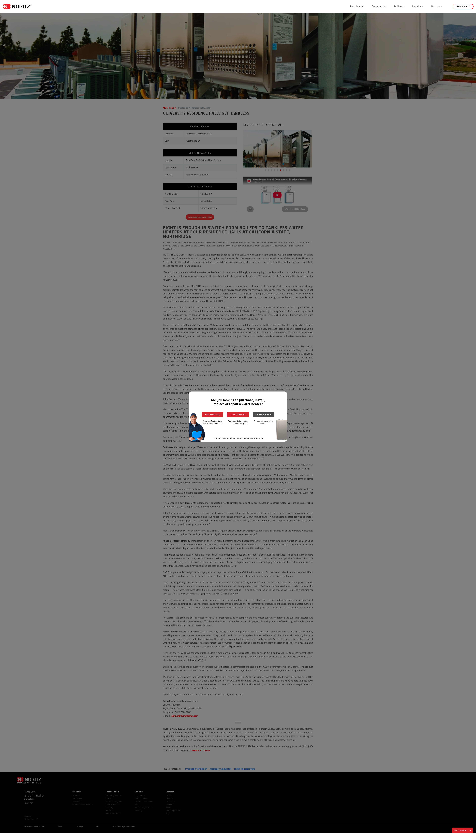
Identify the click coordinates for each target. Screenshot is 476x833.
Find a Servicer (238, 414)
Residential (357, 6)
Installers (417, 6)
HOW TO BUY (463, 6)
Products (436, 6)
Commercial (379, 6)
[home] (174, 6)
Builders (399, 6)
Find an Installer (212, 414)
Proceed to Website (263, 414)
